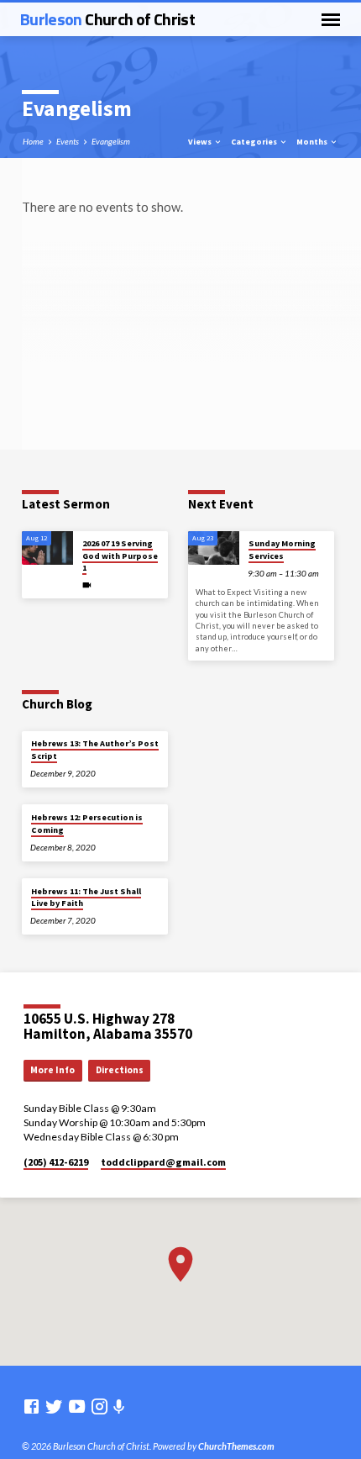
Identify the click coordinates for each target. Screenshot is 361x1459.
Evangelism (111, 141)
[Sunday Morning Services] (213, 548)
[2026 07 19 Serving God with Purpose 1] (47, 548)
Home (33, 141)
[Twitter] (54, 1406)
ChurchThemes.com (236, 1446)
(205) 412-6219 (56, 1162)
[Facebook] (31, 1406)
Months (312, 141)
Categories (255, 141)
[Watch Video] (86, 585)
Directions (120, 1070)
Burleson (107, 19)
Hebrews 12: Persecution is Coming (87, 823)
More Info (52, 1070)
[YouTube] (76, 1406)
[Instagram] (99, 1406)
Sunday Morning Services (282, 549)
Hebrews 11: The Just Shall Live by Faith (86, 897)
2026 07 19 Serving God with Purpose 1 (120, 555)
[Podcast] (119, 1406)
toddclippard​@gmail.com (163, 1162)
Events (67, 141)
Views (200, 141)
